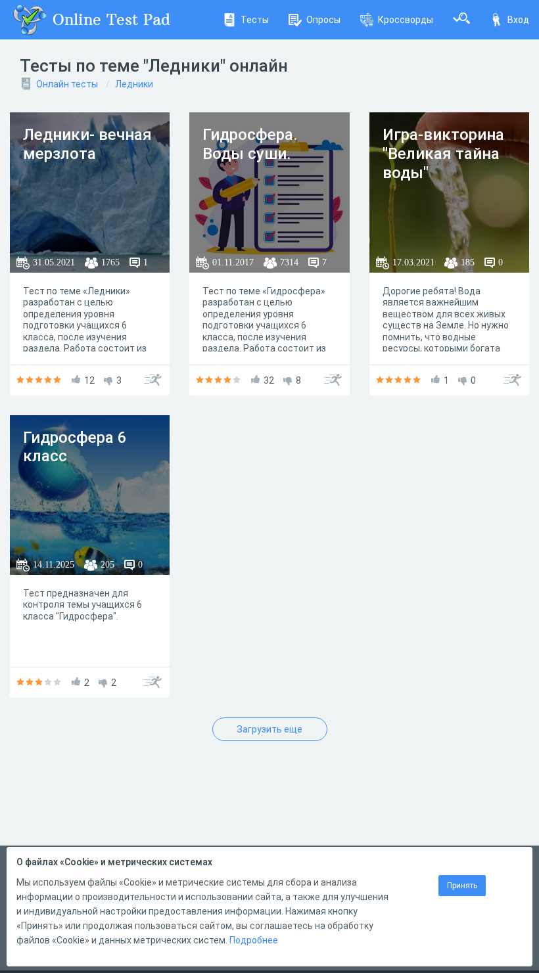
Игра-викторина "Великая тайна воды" (443, 153)
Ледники (134, 84)
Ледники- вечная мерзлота (87, 144)
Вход (518, 19)
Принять (462, 885)
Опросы (323, 19)
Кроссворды (405, 19)
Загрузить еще (269, 729)
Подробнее (253, 940)
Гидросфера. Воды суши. (250, 144)
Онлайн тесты (67, 84)
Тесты (255, 19)
